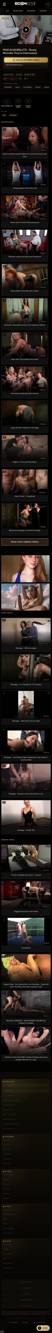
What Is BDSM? (8, 1096)
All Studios (6, 1210)
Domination (27, 87)
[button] (26, 29)
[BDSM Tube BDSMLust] (26, 5)
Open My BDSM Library (14, 65)
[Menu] (4, 4)
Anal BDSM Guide (9, 1119)
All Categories (8, 1254)
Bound (38, 87)
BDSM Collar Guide (9, 1114)
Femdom (43, 11)
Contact (27, 1288)
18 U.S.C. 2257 (27, 1306)
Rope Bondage (8, 1175)
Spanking (6, 1194)
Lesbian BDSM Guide (10, 1124)
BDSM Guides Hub (10, 1085)
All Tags (5, 1249)
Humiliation (7, 1159)
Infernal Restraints (9, 1214)
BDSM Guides (27, 1282)
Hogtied (6, 1198)
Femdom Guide (8, 1110)
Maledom (31, 11)
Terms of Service (8, 1268)
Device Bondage (8, 1228)
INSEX (5, 1219)
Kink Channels (8, 1233)
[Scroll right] (50, 11)
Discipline (6, 1189)
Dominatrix (7, 1184)
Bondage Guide (8, 1105)
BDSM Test (7, 1091)
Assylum (6, 1224)
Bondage (6, 1140)
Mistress (6, 1179)
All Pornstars (7, 1245)
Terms (36, 1318)
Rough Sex (6, 1163)
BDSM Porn (18, 11)
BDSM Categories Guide (11, 1100)
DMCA (5, 1259)
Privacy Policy (8, 1263)
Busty (17, 87)
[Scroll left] (2, 11)
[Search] (47, 4)
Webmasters (27, 1300)
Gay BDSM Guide (9, 1129)
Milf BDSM (8, 87)
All (7, 11)
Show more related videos (25, 541)
